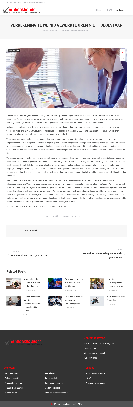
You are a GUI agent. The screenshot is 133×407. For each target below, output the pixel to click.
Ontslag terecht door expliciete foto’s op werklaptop (74, 282)
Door (68, 216)
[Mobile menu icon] (128, 10)
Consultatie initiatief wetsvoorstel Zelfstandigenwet (74, 300)
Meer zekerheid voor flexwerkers (116, 298)
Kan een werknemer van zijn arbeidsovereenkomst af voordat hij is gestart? (32, 304)
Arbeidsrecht (14, 51)
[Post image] (13, 283)
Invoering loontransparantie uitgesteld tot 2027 (115, 282)
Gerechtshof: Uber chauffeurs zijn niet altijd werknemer (31, 282)
